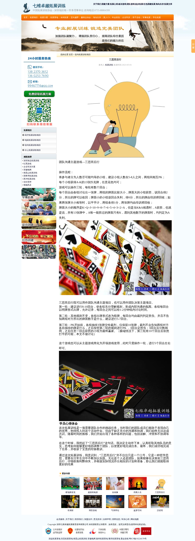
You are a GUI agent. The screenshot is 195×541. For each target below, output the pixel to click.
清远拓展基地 (54, 539)
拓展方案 (44, 17)
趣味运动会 (86, 17)
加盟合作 (88, 519)
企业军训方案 (29, 167)
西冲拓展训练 (29, 179)
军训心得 (125, 519)
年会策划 (116, 17)
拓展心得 (114, 4)
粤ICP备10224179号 (138, 539)
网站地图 (135, 519)
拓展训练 (109, 65)
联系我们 (79, 519)
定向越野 (75, 17)
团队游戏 (131, 4)
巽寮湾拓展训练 (30, 176)
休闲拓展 (64, 17)
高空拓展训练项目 (33, 135)
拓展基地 (54, 17)
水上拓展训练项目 (33, 150)
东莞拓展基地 (67, 539)
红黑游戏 (27, 163)
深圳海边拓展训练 (31, 160)
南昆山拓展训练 (30, 173)
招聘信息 (116, 519)
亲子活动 (136, 17)
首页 (26, 17)
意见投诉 (97, 519)
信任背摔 (27, 182)
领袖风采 (27, 185)
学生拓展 (157, 17)
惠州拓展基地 (102, 539)
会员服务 (60, 519)
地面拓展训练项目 (33, 140)
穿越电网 (27, 170)
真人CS (106, 17)
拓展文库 (168, 4)
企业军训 (126, 17)
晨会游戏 (125, 539)
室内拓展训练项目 (33, 145)
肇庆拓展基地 (114, 539)
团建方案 (106, 4)
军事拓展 (147, 17)
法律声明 (107, 519)
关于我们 (97, 4)
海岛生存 (160, 4)
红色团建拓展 (149, 4)
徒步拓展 (139, 4)
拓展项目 (34, 17)
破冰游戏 (122, 4)
